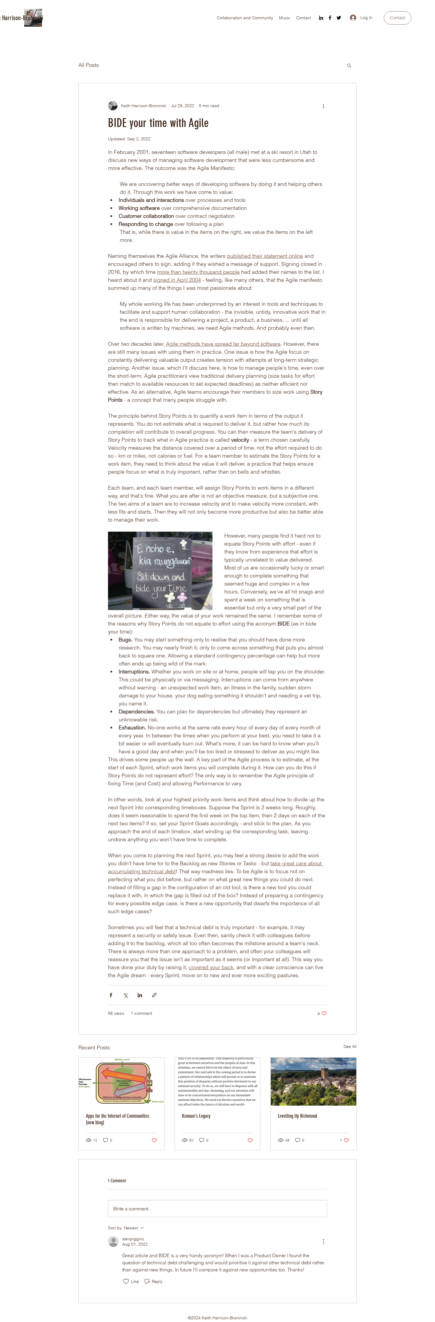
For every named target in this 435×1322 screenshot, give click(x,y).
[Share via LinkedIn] (140, 995)
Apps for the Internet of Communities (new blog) (117, 1119)
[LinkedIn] (321, 18)
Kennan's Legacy (196, 1116)
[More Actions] (323, 1241)
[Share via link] (154, 995)
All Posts (88, 65)
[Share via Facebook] (111, 995)
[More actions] (323, 105)
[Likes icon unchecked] (126, 1281)
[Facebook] (330, 18)
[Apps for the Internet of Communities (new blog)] (121, 1082)
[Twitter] (339, 18)
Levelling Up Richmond (297, 1116)
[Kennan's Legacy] (217, 1082)
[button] (349, 65)
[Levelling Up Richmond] (313, 1082)
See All (350, 1046)
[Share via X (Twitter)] (125, 995)
